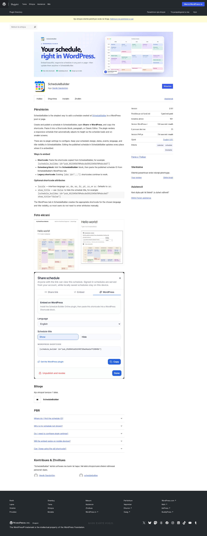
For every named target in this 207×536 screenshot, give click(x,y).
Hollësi (39, 99)
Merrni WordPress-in (193, 4)
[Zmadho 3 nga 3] (121, 275)
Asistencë (168, 99)
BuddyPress (167, 512)
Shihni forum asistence (141, 198)
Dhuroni (128, 508)
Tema (50, 504)
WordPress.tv (92, 512)
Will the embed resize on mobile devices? (52, 441)
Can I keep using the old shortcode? (50, 449)
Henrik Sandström (60, 88)
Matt (164, 504)
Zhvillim (78, 99)
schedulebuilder (91, 475)
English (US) (168, 140)
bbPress (166, 508)
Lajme (12, 504)
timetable (168, 150)
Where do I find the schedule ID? (48, 418)
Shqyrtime (52, 99)
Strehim (13, 508)
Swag (127, 512)
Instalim (65, 99)
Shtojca (51, 508)
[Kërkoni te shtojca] (35, 27)
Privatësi (13, 512)
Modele (51, 512)
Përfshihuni (128, 501)
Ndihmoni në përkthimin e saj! (121, 19)
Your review (136, 177)
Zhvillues (89, 508)
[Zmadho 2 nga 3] (121, 222)
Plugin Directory (16, 12)
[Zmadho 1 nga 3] (75, 222)
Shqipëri (35, 523)
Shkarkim (167, 86)
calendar (160, 145)
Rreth (12, 501)
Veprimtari (128, 504)
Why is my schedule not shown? (48, 426)
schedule (168, 145)
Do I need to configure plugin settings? (51, 433)
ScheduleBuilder (99, 115)
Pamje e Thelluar (138, 157)
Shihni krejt (168, 177)
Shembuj (51, 501)
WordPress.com (169, 501)
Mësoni (88, 501)
